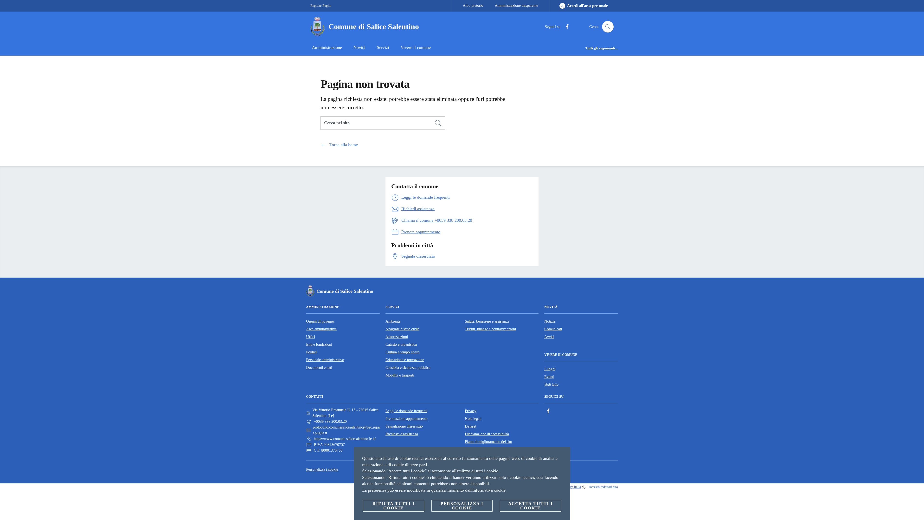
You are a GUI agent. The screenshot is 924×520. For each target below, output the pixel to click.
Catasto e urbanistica (401, 344)
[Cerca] (608, 26)
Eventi (549, 377)
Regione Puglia (320, 5)
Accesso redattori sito (603, 487)
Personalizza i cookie (322, 469)
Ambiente (392, 321)
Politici (311, 352)
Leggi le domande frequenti (406, 411)
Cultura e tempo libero (402, 352)
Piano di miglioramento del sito (488, 442)
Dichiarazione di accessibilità (487, 434)
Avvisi (549, 337)
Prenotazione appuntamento (406, 418)
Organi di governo (320, 321)
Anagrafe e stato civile (402, 329)
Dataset (470, 426)
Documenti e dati (319, 367)
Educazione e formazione (404, 360)
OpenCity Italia (570, 487)
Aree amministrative (321, 329)
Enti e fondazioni (319, 344)
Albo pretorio (473, 5)
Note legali (473, 418)
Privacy (470, 411)
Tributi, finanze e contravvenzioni (490, 329)
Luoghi (549, 369)
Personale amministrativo (325, 360)
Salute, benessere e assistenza (487, 321)
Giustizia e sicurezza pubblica (407, 367)
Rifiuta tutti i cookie (393, 505)
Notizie (549, 321)
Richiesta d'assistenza (401, 434)
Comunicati (553, 329)
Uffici (310, 337)
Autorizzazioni (396, 337)
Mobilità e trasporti (399, 375)
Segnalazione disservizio (404, 426)
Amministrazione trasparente (516, 5)
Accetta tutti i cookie (530, 505)
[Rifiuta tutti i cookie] (564, 454)
